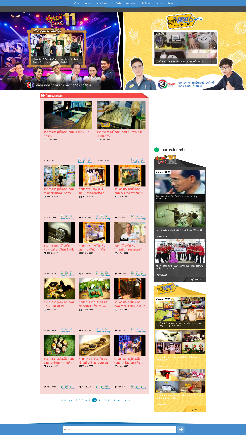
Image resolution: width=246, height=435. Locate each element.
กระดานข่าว (159, 3)
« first (63, 400)
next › (120, 400)
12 (104, 400)
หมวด (87, 3)
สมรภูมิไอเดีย (102, 3)
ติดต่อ (170, 3)
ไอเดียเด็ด (146, 3)
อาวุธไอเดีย (116, 3)
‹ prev (71, 400)
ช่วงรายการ (130, 3)
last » (127, 400)
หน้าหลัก (77, 3)
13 (109, 400)
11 (100, 400)
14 (113, 400)
